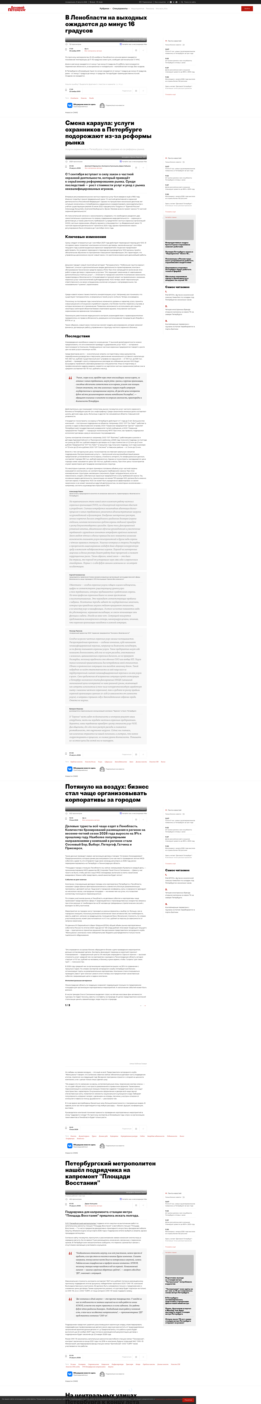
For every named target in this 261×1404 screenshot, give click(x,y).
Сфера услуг (108, 762)
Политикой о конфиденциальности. (168, 1399)
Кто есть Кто (161, 9)
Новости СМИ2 (71, 112)
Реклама (150, 9)
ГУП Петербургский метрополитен (94, 1367)
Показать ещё (170, 94)
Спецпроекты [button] (120, 8)
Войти (247, 9)
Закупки (110, 1367)
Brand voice (80, 1138)
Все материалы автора (93, 51)
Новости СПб (153, 762)
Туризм (94, 1136)
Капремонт (105, 1364)
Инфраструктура (117, 1364)
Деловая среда (103, 1136)
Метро (138, 1364)
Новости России (90, 762)
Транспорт (129, 1364)
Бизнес (163, 762)
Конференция (70, 1138)
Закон (131, 762)
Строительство (93, 1364)
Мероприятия (137, 9)
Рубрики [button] (105, 8)
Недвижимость (172, 1136)
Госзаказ (73, 1364)
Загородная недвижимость (155, 1136)
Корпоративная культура (129, 1136)
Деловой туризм (84, 1136)
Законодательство (121, 762)
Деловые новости (141, 762)
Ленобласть (74, 98)
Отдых (142, 1136)
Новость (84, 98)
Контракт (82, 1364)
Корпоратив (114, 1136)
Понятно (188, 1400)
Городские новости (76, 762)
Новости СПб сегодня (73, 1367)
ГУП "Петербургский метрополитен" (81, 1223)
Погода (91, 98)
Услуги (100, 762)
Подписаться (147, 2)
